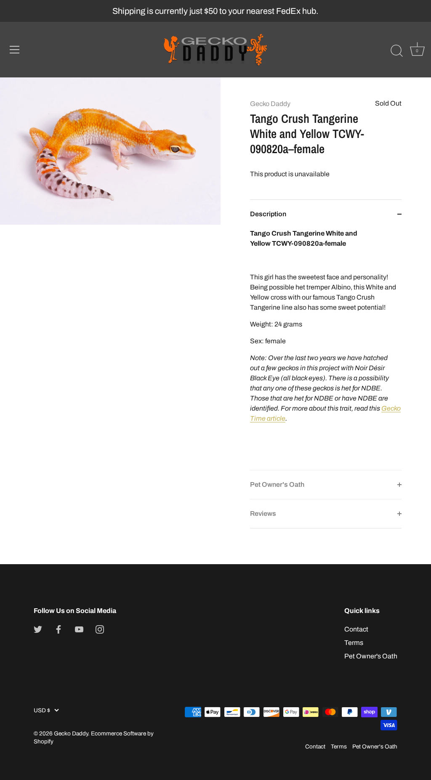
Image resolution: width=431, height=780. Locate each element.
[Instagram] (100, 629)
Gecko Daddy (270, 103)
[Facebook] (58, 629)
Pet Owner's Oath (370, 656)
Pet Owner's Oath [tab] (277, 484)
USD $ (42, 710)
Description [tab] (268, 214)
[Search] (396, 51)
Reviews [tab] (263, 513)
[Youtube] (79, 629)
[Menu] (14, 49)
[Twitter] (38, 629)
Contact (356, 629)
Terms (353, 642)
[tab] (326, 349)
